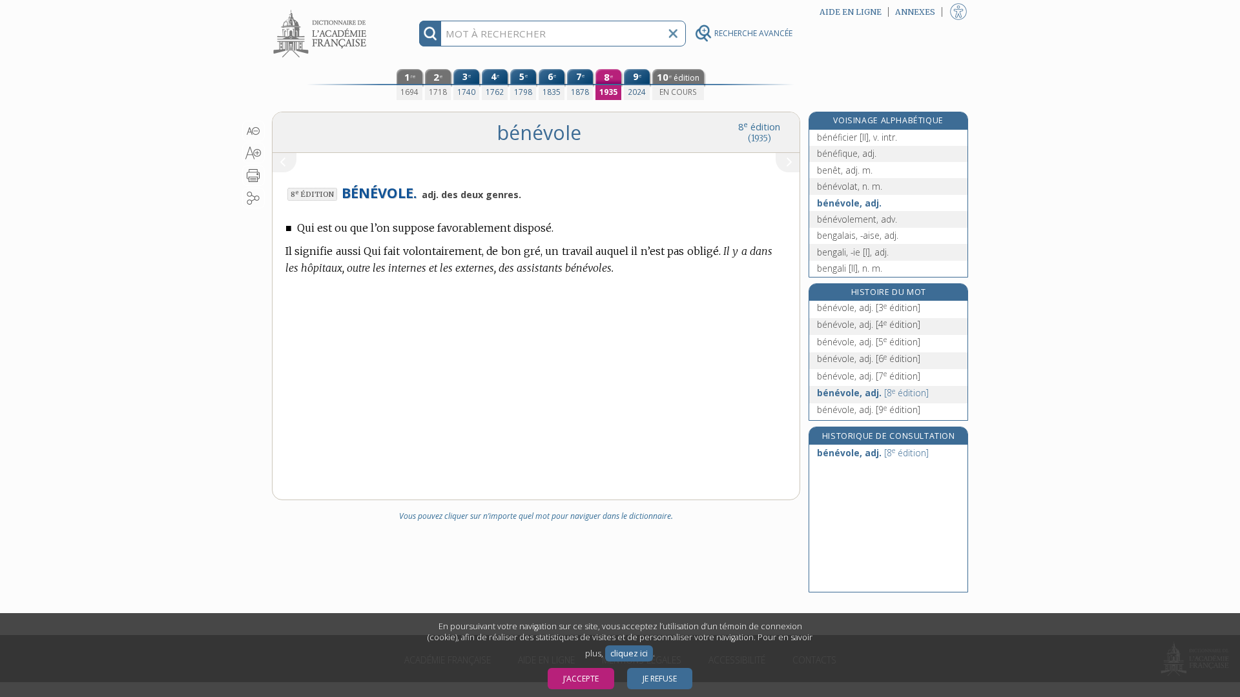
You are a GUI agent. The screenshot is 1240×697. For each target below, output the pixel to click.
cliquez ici (629, 653)
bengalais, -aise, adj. (857, 235)
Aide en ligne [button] (851, 12)
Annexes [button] (915, 12)
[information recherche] (430, 33)
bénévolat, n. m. (849, 186)
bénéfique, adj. (846, 153)
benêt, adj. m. (845, 170)
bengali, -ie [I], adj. (853, 252)
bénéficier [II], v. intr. (857, 137)
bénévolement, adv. (857, 219)
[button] (253, 131)
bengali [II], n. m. (849, 268)
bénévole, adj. (849, 203)
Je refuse (660, 678)
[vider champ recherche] (673, 33)
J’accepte (581, 678)
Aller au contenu (321, 11)
